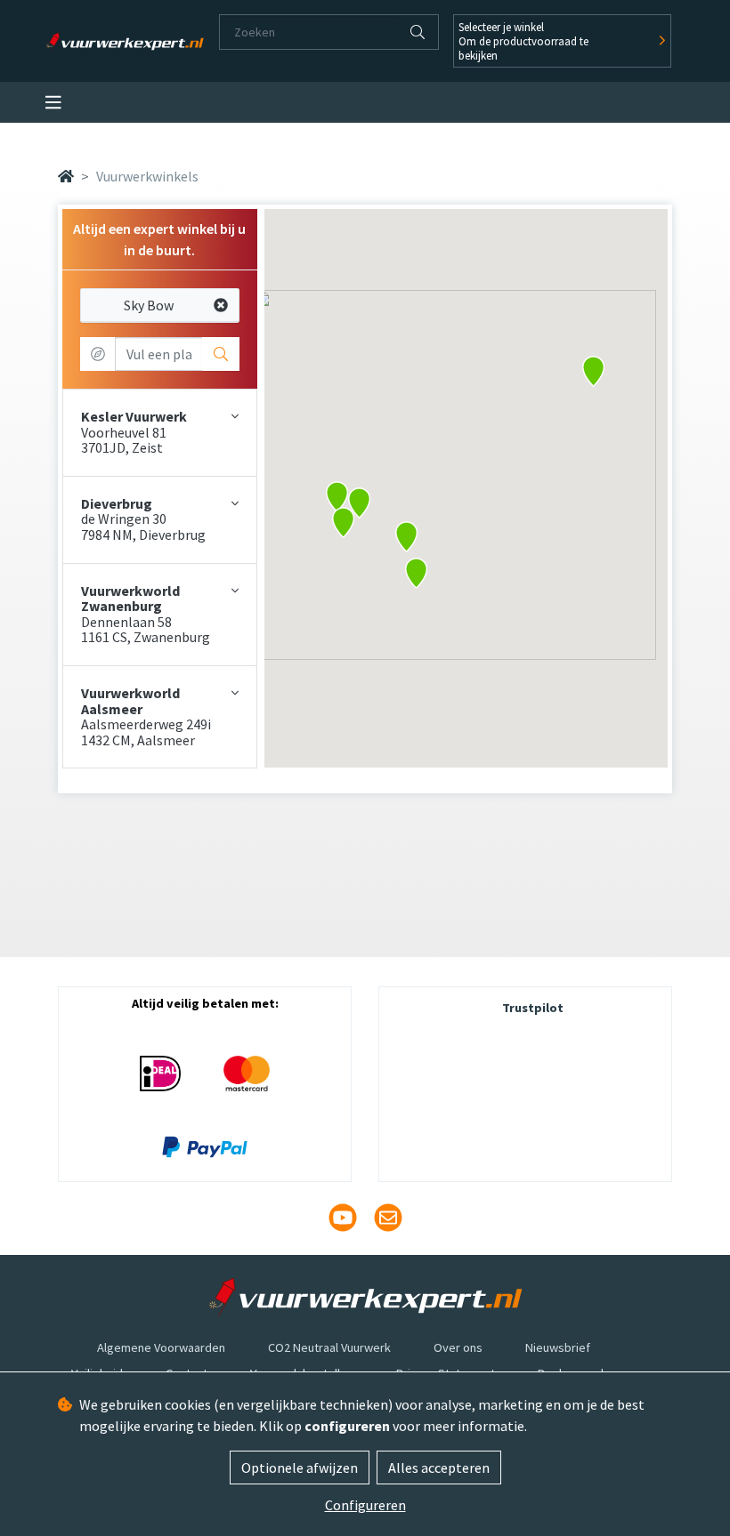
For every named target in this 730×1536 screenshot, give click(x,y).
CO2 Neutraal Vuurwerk (329, 1347)
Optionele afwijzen (299, 1467)
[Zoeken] (417, 32)
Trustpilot (533, 1008)
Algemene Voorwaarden (161, 1347)
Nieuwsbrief (557, 1347)
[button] (416, 573)
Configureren (365, 1505)
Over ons (458, 1347)
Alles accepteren (439, 1467)
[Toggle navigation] (53, 103)
